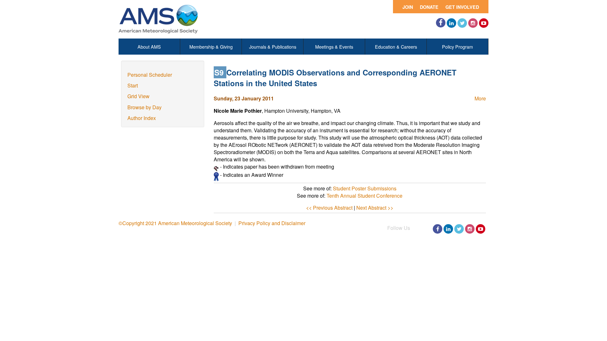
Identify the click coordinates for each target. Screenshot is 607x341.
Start (132, 85)
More (480, 98)
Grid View (138, 96)
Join (407, 7)
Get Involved (462, 7)
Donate (429, 7)
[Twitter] (462, 23)
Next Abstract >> (374, 207)
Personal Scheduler (149, 74)
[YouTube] (483, 23)
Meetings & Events (334, 46)
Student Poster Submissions (364, 188)
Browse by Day (144, 107)
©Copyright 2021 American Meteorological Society (175, 223)
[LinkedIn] (451, 23)
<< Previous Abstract (329, 207)
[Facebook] (440, 22)
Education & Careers (396, 46)
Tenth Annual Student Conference (364, 195)
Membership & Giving (211, 46)
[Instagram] (473, 23)
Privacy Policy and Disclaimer (271, 223)
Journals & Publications (272, 46)
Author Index (141, 118)
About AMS (149, 46)
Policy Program (457, 46)
